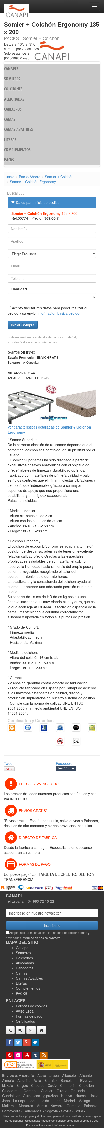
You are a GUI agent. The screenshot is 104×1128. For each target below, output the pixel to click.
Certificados (25, 1021)
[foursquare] (35, 1042)
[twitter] (18, 1042)
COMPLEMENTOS (17, 149)
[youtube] (27, 1055)
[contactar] (31, 1030)
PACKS (9, 160)
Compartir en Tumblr (66, 768)
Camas (21, 973)
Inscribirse (52, 925)
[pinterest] (9, 1055)
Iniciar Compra (22, 324)
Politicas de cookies (31, 1005)
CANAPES (11, 68)
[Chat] (20, 1030)
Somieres (23, 952)
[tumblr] (35, 1055)
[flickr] (18, 1055)
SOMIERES (12, 79)
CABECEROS (13, 109)
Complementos (28, 988)
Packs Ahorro (29, 176)
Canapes (23, 947)
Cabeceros (24, 967)
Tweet (8, 763)
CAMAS (9, 119)
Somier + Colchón (59, 176)
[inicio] (41, 1030)
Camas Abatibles (29, 978)
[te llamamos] (10, 1030)
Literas (21, 983)
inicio (10, 176)
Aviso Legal (25, 1011)
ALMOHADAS (14, 99)
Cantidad (19, 288)
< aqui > (72, 1125)
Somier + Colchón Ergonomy (33, 181)
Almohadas (25, 962)
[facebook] (9, 1042)
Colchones (24, 957)
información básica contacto (41, 938)
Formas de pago (29, 1016)
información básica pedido (59, 313)
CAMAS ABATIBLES (18, 129)
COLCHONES (13, 89)
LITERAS (10, 139)
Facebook (64, 763)
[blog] (44, 1055)
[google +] (27, 1042)
